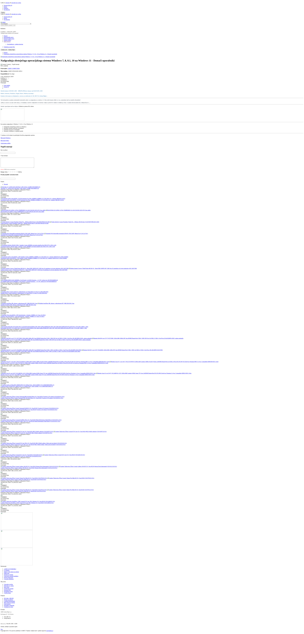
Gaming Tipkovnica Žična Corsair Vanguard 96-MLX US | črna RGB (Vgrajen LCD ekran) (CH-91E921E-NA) (29, 409)
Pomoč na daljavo (8, 599)
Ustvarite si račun (8, 584)
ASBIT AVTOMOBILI (10, 569)
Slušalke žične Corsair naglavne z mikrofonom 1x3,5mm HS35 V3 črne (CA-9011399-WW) (24, 293)
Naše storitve (7, 604)
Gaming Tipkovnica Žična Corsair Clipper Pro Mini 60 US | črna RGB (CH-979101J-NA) (23, 479)
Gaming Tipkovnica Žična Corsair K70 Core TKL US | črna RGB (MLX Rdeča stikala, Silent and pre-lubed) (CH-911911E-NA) (33, 444)
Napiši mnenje (15, 64)
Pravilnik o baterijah (9, 605)
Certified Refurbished (9, 601)
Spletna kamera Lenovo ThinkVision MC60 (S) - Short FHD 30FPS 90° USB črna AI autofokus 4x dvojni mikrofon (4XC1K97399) (34, 270)
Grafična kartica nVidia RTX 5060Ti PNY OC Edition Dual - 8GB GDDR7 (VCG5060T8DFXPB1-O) (27, 386)
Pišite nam (6, 573)
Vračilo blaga (7, 593)
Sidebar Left (4, 49)
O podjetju (6, 570)
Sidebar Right (11, 49)
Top (2, 629)
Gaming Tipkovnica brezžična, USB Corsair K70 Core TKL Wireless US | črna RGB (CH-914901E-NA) (27, 503)
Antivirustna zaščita (5, 143)
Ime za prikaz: (4, 150)
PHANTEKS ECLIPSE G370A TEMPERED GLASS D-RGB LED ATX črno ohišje (22, 211)
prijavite (8, 2)
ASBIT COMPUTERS (14, 68)
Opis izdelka (7, 85)
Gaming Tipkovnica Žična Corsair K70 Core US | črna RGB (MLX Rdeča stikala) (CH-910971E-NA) (26, 433)
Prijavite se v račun (9, 585)
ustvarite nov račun (16, 2)
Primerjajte (3, 82)
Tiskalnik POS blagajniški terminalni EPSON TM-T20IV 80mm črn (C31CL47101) (22, 235)
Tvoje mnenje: (4, 155)
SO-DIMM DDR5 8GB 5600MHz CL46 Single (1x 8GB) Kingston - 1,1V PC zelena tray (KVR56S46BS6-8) (29, 281)
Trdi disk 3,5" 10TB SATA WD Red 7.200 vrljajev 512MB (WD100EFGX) (20, 188)
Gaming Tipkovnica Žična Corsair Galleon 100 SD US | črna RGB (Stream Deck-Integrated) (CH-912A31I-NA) (29, 468)
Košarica (6, 8)
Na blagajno (7, 9)
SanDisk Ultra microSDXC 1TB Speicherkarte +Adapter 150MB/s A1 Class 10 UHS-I (22, 316)
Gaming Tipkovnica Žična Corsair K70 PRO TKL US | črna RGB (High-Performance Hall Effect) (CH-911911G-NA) (30, 421)
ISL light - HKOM (8, 598)
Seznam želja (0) (8, 5)
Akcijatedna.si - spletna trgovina (15, 44)
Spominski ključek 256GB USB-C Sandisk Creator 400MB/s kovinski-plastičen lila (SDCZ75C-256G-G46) (28, 246)
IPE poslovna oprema (9, 602)
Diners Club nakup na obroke (11, 572)
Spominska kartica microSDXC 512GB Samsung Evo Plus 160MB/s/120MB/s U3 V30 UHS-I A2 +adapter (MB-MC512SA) (32, 200)
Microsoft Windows (6, 138)
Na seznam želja (5, 81)
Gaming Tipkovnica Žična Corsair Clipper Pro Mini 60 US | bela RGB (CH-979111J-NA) (23, 491)
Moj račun (6, 587)
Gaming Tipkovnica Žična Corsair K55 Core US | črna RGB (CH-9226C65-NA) (21, 456)
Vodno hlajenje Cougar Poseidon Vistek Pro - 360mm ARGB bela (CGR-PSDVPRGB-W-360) (24, 223)
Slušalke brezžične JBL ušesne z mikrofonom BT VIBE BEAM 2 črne (18, 305)
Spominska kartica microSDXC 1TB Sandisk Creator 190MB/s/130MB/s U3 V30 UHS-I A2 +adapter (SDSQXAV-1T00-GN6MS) (34, 258)
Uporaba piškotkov (9, 579)
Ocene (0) (6, 87)
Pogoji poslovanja (8, 577)
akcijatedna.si (49, 630)
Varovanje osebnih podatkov (11, 576)
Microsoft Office (5, 140)
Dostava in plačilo (8, 574)
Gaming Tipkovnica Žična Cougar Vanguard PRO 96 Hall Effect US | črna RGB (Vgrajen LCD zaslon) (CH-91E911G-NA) (32, 398)
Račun (5, 7)
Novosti (6, 184)
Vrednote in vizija (8, 607)
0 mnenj (9, 64)
